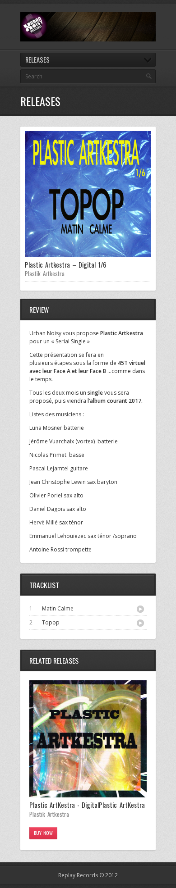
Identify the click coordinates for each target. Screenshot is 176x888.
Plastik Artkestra (45, 273)
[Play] (140, 609)
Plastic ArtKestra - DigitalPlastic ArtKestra (87, 805)
